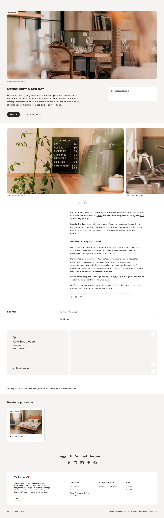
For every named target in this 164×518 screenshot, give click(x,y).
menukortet (102, 224)
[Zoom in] (153, 364)
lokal (142, 216)
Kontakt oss (130, 490)
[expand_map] (152, 334)
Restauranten (76, 212)
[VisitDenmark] (22, 477)
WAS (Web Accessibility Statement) (142, 512)
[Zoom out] (153, 371)
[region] (113, 352)
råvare (99, 216)
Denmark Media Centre (107, 487)
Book (12, 114)
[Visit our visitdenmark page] (82, 463)
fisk (106, 262)
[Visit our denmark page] (69, 463)
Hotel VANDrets (97, 227)
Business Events (76, 490)
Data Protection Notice (117, 512)
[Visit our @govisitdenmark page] (88, 463)
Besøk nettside (121, 91)
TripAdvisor (30, 114)
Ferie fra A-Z (130, 487)
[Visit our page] (75, 463)
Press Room (74, 487)
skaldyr (114, 262)
